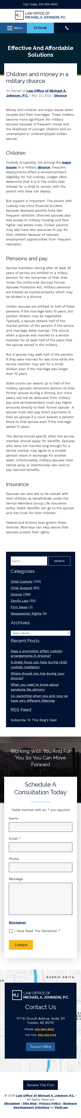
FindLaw (61, 1107)
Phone (14, 859)
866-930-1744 (47, 1035)
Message (16, 879)
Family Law (19, 601)
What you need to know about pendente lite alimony (35, 687)
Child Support (21, 588)
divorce (44, 167)
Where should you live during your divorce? (38, 676)
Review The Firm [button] (40, 1085)
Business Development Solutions (45, 1105)
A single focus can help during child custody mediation (39, 664)
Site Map (30, 1103)
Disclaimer (17, 922)
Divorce (60, 95)
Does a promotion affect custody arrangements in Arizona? (36, 653)
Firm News (19, 607)
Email (15, 838)
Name (13, 818)
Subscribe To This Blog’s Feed (34, 720)
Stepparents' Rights (26, 613)
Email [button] (42, 28)
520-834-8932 (48, 4)
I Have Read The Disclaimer (37, 931)
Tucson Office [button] (40, 1047)
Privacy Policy (50, 1103)
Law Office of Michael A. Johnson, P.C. (45, 1095)
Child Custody (21, 581)
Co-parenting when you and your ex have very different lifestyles (39, 698)
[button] (15, 28)
